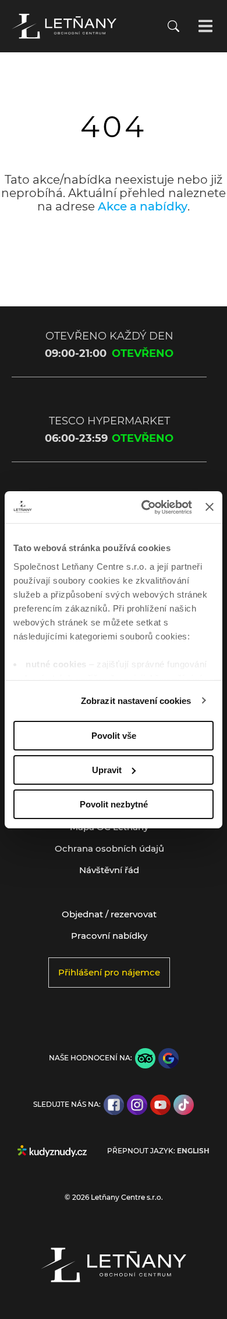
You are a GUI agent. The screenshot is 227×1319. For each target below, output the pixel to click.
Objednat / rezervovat (109, 914)
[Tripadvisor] (145, 1058)
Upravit (107, 770)
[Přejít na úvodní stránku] (64, 26)
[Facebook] (114, 1105)
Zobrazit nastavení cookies (136, 700)
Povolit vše (113, 736)
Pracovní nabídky (109, 935)
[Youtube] (160, 1105)
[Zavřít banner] (209, 507)
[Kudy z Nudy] (52, 1151)
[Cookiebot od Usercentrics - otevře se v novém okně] (144, 506)
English (193, 1151)
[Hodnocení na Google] (168, 1058)
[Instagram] (137, 1105)
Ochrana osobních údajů (109, 848)
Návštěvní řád (109, 869)
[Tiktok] (183, 1105)
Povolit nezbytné (114, 804)
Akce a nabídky (142, 206)
